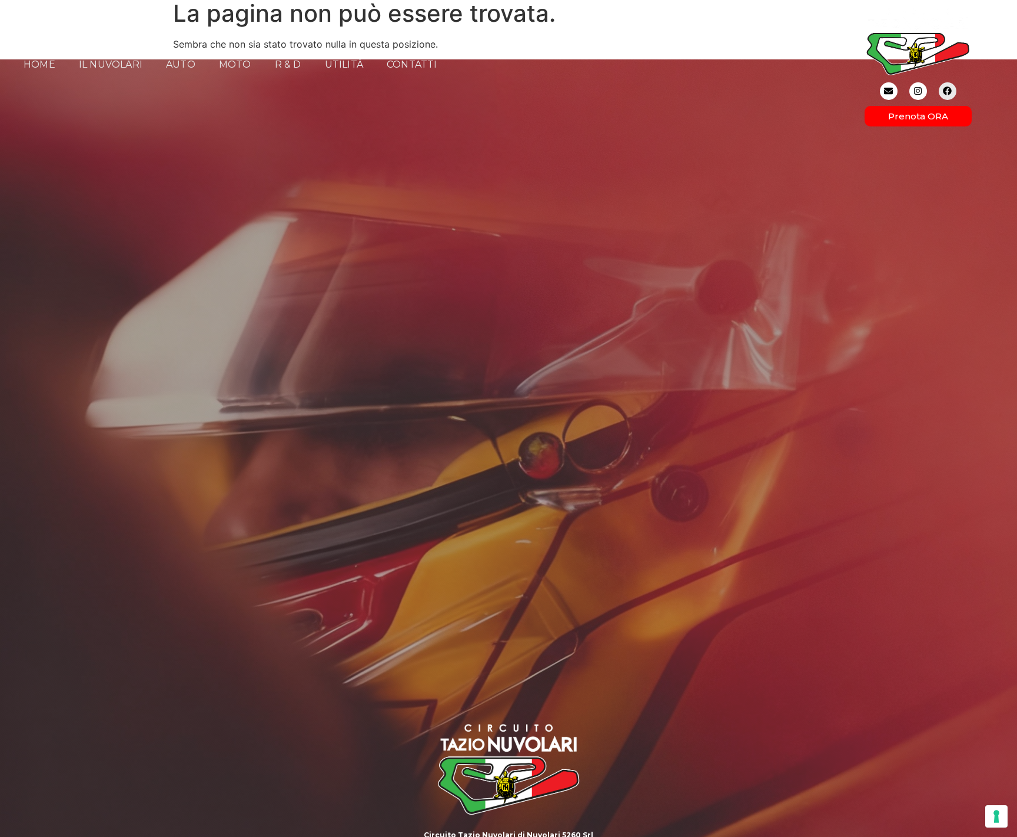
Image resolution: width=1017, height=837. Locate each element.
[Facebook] (947, 91)
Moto (235, 64)
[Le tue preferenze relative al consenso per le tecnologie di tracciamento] (996, 816)
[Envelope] (889, 91)
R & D (288, 64)
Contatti (412, 64)
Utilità (344, 64)
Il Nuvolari (110, 64)
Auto (180, 64)
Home (39, 64)
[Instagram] (918, 91)
